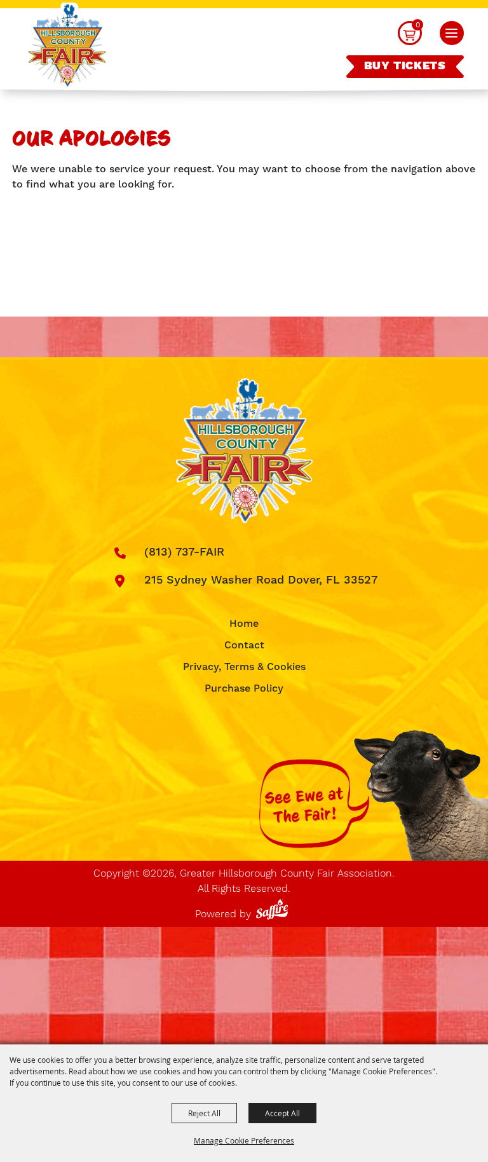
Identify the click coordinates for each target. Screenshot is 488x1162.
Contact (244, 645)
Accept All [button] (282, 1113)
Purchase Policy (244, 688)
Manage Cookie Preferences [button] (244, 1140)
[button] (452, 33)
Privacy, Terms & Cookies (244, 666)
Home (244, 623)
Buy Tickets (405, 66)
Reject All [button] (204, 1113)
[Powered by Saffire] (274, 906)
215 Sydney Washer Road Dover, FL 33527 (260, 580)
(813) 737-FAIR (184, 552)
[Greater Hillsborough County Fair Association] (67, 47)
